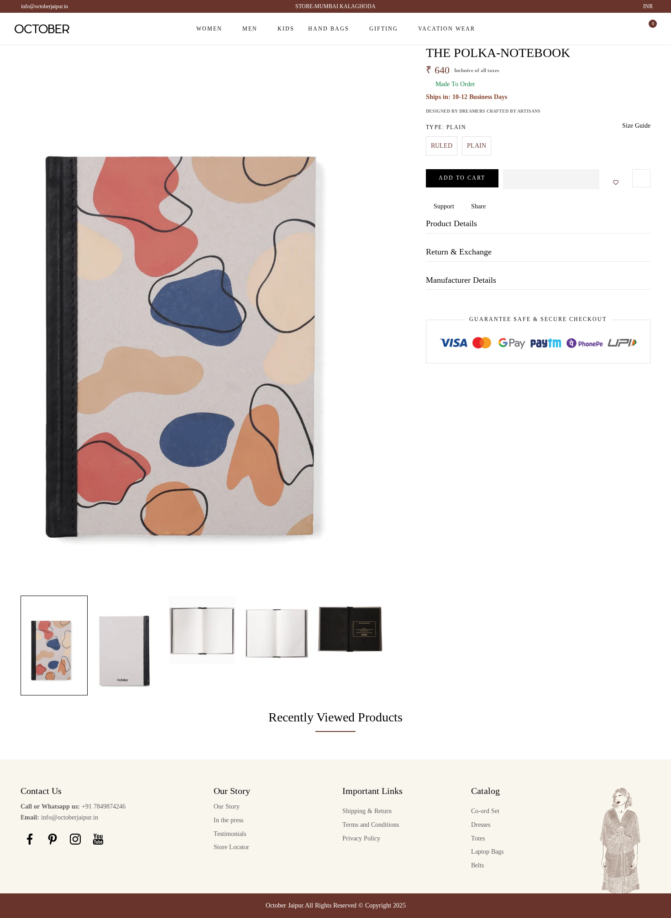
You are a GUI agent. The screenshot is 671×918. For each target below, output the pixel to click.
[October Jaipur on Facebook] (30, 839)
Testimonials (230, 833)
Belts (477, 865)
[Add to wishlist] (613, 183)
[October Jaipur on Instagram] (75, 839)
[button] (551, 179)
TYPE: (446, 127)
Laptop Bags (487, 851)
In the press (228, 820)
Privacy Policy (361, 838)
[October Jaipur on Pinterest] (52, 839)
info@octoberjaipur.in (44, 6)
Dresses (480, 824)
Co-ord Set (485, 811)
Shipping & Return (367, 811)
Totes (478, 838)
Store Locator (231, 847)
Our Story (227, 806)
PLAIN (476, 145)
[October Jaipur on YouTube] (98, 839)
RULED (441, 145)
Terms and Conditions (370, 824)
